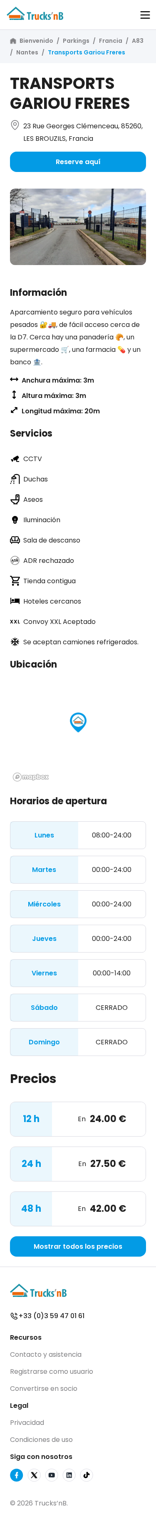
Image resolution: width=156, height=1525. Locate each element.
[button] (145, 15)
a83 (138, 41)
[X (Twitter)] (34, 1477)
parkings (76, 41)
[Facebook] (16, 1477)
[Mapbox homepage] (30, 777)
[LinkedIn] (69, 1477)
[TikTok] (86, 1477)
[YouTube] (51, 1477)
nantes (27, 52)
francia (110, 41)
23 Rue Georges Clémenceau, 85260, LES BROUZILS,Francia (83, 132)
